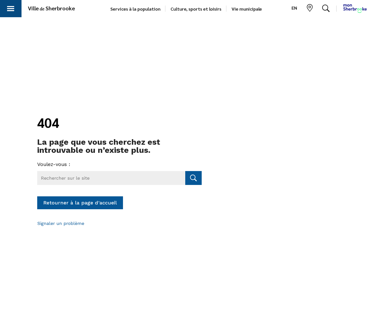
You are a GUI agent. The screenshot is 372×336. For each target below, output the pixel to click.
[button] (10, 7)
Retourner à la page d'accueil (80, 203)
